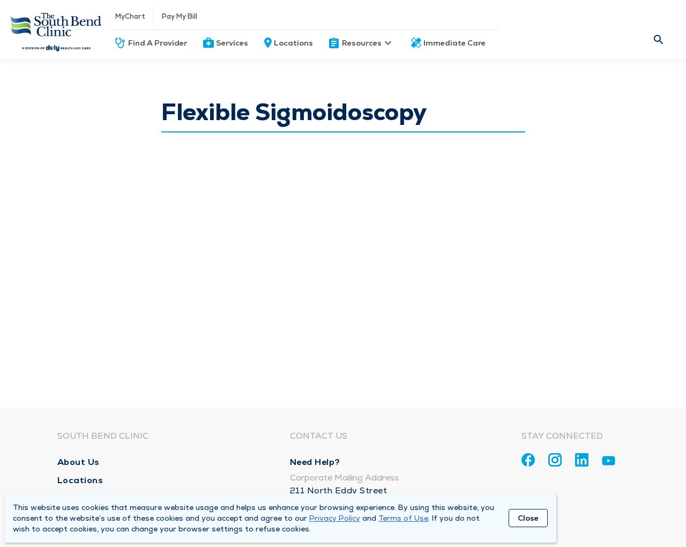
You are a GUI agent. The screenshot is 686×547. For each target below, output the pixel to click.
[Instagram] (555, 460)
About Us (78, 462)
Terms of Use (403, 518)
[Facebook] (528, 460)
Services (232, 43)
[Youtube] (608, 462)
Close (528, 518)
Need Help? (315, 462)
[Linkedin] (581, 460)
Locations (293, 43)
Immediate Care (454, 43)
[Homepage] (56, 29)
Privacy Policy (334, 518)
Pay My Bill (179, 16)
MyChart (130, 16)
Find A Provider (157, 43)
